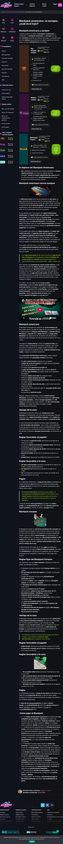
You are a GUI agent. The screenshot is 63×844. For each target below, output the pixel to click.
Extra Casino (19, 812)
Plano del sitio (4, 825)
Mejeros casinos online (7, 12)
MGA (3, 80)
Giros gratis (5, 127)
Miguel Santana (46, 790)
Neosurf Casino (36, 817)
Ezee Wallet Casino (37, 812)
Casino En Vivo (6, 90)
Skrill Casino (35, 819)
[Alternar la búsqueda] (60, 5)
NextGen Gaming (7, 69)
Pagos (55, 4)
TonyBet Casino (20, 819)
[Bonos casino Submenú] (50, 5)
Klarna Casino (36, 823)
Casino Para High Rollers (7, 98)
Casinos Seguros (32, 5)
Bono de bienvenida (8, 109)
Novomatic (5, 65)
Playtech (4, 62)
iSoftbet (4, 72)
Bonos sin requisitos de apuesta (6, 118)
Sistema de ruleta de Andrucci (53, 813)
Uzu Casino (19, 825)
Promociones (6, 123)
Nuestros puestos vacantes (5, 818)
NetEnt (4, 51)
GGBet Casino (20, 814)
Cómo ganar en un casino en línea (54, 824)
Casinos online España (19, 5)
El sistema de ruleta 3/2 (54, 821)
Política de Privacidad (6, 821)
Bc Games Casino (21, 817)
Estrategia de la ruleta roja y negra (54, 818)
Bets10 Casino (20, 823)
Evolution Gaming (7, 58)
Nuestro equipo (4, 814)
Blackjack (22, 12)
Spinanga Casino (34, 138)
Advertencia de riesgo (6, 823)
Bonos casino (44, 5)
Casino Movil (6, 93)
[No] (61, 839)
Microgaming (6, 54)
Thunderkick (5, 76)
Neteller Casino (36, 821)
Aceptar (32, 841)
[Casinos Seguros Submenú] (39, 5)
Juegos (16, 12)
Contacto (2, 812)
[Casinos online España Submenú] (26, 5)
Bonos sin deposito (8, 112)
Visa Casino (35, 814)
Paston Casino (20, 821)
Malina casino (33, 99)
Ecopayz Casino (36, 825)
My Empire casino (33, 51)
